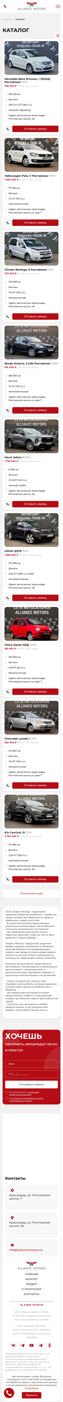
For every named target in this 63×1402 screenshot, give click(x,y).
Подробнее (31, 1388)
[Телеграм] (22, 1345)
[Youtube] (31, 1345)
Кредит (31, 1284)
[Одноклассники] (49, 1345)
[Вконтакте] (13, 1345)
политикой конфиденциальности (24, 1093)
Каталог (31, 1279)
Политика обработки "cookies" (32, 1319)
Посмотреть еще (31, 893)
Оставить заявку (35, 128)
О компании (31, 1289)
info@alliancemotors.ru (26, 1250)
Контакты (31, 1294)
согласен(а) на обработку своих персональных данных (26, 1099)
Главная (7, 19)
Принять (31, 1395)
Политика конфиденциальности (31, 1315)
